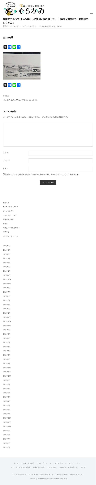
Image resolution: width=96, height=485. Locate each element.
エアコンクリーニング (10, 207)
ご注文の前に (52, 467)
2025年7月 (6, 292)
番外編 (5, 224)
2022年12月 (7, 418)
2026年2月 (6, 267)
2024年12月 (7, 317)
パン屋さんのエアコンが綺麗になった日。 (21, 100)
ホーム (16, 463)
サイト (5, 168)
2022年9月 (6, 431)
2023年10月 (7, 376)
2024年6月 (6, 342)
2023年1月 (6, 414)
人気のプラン (42, 463)
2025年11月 (7, 279)
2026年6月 (6, 250)
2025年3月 (6, 305)
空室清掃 (6, 232)
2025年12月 (7, 275)
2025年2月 (6, 309)
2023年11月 (7, 372)
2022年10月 (7, 426)
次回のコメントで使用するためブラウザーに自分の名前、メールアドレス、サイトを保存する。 (42, 174)
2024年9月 (6, 330)
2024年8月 (6, 334)
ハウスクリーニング (9, 215)
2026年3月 (6, 263)
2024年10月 (7, 326)
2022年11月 (7, 422)
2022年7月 (6, 439)
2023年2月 (6, 410)
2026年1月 (6, 271)
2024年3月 (6, 355)
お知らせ (6, 203)
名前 (5, 152)
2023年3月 (6, 405)
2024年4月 (6, 351)
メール (6, 160)
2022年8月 (6, 435)
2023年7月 (6, 389)
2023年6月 (6, 393)
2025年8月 (6, 288)
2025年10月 (7, 284)
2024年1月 (6, 363)
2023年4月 (6, 401)
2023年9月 (6, 380)
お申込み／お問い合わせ (69, 467)
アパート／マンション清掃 (20, 467)
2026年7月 (6, 246)
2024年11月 (7, 321)
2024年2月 (6, 359)
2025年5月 (6, 300)
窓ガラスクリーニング (10, 236)
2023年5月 (6, 397)
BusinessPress (61, 479)
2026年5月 (6, 254)
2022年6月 (6, 443)
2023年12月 (7, 368)
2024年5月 (6, 347)
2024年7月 (6, 338)
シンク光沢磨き (8, 211)
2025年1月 (6, 313)
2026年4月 (6, 258)
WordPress (42, 479)
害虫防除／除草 (8, 219)
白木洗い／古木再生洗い (11, 228)
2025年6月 (6, 296)
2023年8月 (6, 384)
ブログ (82, 467)
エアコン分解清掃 (56, 463)
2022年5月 (6, 447)
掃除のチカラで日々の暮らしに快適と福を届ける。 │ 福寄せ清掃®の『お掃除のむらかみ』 (51, 474)
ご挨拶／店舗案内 (27, 463)
